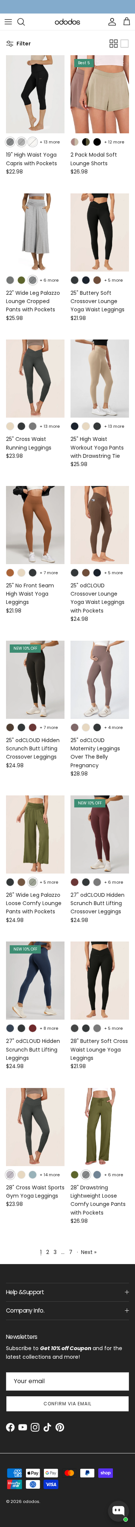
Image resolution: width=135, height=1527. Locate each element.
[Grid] (113, 43)
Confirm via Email (67, 1403)
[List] (124, 43)
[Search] (24, 22)
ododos (31, 1501)
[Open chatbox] (118, 1511)
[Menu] (8, 22)
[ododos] (67, 22)
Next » (88, 1252)
